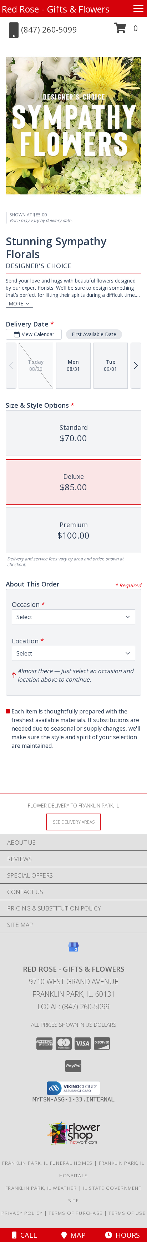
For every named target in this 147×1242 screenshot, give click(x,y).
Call (27, 1235)
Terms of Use (127, 1213)
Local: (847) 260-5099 (73, 1006)
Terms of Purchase (75, 1213)
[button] (126, 31)
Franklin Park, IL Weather (41, 1188)
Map (76, 1235)
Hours (126, 1235)
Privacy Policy (21, 1213)
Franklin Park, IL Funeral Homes (47, 1163)
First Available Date (94, 334)
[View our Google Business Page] (73, 950)
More (16, 303)
